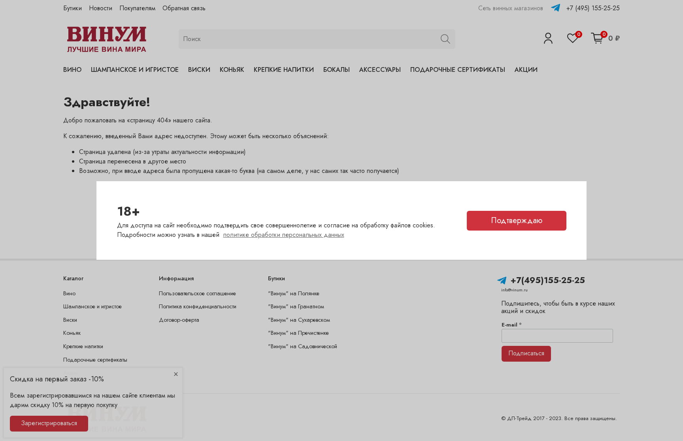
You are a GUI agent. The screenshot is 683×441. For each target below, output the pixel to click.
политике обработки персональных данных (283, 234)
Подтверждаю (516, 220)
